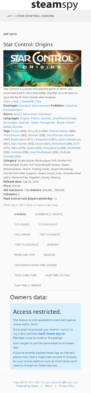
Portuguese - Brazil (52, 122)
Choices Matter (58, 131)
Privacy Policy (67, 386)
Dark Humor (19, 144)
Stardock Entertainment (34, 105)
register (65, 329)
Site (38, 101)
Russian (18, 127)
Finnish (69, 122)
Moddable (73, 148)
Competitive (42, 139)
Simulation (45, 114)
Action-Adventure (69, 139)
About (48, 386)
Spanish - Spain (28, 122)
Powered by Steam (27, 386)
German (46, 118)
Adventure (30, 114)
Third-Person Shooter (60, 135)
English (24, 118)
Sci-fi (76, 144)
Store (6, 101)
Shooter (33, 135)
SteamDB (27, 101)
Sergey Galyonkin (52, 382)
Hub (16, 101)
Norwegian (10, 122)
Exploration (18, 139)
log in (16, 334)
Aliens (15, 148)
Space (30, 148)
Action (18, 114)
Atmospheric (51, 148)
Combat (16, 152)
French (35, 118)
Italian (7, 127)
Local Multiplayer (41, 152)
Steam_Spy (71, 382)
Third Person (11, 135)
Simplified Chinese (64, 118)
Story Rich (34, 131)
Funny (15, 131)
